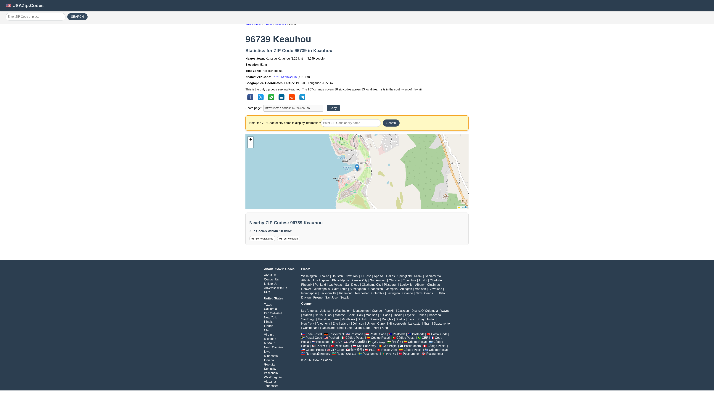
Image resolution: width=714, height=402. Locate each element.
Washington (309, 276)
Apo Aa (379, 276)
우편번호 (322, 345)
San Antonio (378, 280)
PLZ (372, 349)
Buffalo (440, 293)
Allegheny (323, 323)
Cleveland (435, 289)
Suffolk (362, 319)
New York (270, 317)
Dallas (390, 276)
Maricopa (435, 315)
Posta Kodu (342, 345)
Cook (351, 315)
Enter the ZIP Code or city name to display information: (285, 123)
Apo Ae (324, 276)
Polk (360, 315)
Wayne (445, 310)
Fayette (410, 315)
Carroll (381, 323)
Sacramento (433, 276)
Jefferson (326, 310)
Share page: (253, 108)
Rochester (362, 293)
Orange (377, 310)
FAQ (267, 292)
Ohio (267, 330)
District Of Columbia (424, 310)
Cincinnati (433, 284)
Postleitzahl (336, 334)
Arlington (406, 289)
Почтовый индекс (318, 353)
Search (391, 123)
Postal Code (378, 334)
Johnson (358, 323)
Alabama (270, 381)
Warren (345, 323)
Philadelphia (340, 280)
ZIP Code (337, 349)
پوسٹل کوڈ (378, 341)
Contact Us (271, 279)
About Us (270, 275)
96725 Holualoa (288, 238)
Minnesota (271, 356)
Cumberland (311, 327)
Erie (335, 323)
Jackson (403, 310)
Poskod (334, 337)
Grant (427, 323)
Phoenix (306, 284)
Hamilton (324, 319)
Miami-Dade (362, 327)
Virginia (269, 334)
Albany (419, 284)
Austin (423, 280)
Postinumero (412, 345)
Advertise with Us (275, 288)
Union (371, 323)
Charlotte (436, 280)
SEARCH (77, 16)
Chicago (394, 280)
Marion (307, 315)
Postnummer (371, 353)
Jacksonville (328, 293)
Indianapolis (309, 293)
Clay (421, 319)
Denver (306, 289)
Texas (268, 304)
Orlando (407, 293)
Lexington (393, 293)
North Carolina (273, 347)
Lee (349, 327)
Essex (412, 319)
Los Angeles (321, 280)
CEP (425, 337)
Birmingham (358, 289)
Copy (333, 108)
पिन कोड (396, 341)
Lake (335, 319)
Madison (420, 289)
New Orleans (424, 293)
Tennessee (271, 385)
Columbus (409, 280)
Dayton (306, 297)
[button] (357, 168)
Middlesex (348, 319)
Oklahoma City (371, 284)
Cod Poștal (390, 345)
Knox (340, 327)
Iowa (267, 351)
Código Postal (354, 337)
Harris (319, 315)
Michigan (270, 338)
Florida (268, 326)
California (270, 308)
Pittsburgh (390, 284)
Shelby (400, 319)
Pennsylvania (273, 313)
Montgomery (361, 310)
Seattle (345, 297)
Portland (320, 284)
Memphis (391, 289)
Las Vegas (335, 284)
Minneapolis (321, 289)
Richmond (346, 293)
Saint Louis (339, 289)
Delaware (328, 327)
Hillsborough (397, 323)
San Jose (331, 297)
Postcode (357, 334)
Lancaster (414, 323)
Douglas (387, 319)
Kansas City (359, 280)
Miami (418, 276)
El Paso (366, 276)
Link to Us (270, 283)
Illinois (268, 321)
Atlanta (306, 280)
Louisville (406, 284)
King (385, 327)
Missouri (269, 343)
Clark (328, 315)
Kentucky (270, 368)
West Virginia (273, 377)
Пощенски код (346, 353)
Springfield (404, 276)
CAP (338, 341)
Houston (337, 276)
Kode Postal (314, 334)
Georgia (269, 364)
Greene (374, 319)
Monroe (340, 315)
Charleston (375, 289)
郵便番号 (356, 349)
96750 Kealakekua (284, 77)
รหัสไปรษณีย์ (357, 341)
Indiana (269, 360)
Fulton (431, 319)
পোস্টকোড (391, 353)
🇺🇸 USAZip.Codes (25, 5)
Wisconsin (271, 373)
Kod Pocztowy (366, 345)
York (376, 327)
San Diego (352, 284)
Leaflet (464, 207)
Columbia (377, 293)
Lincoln (397, 315)
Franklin (390, 310)
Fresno (318, 297)
